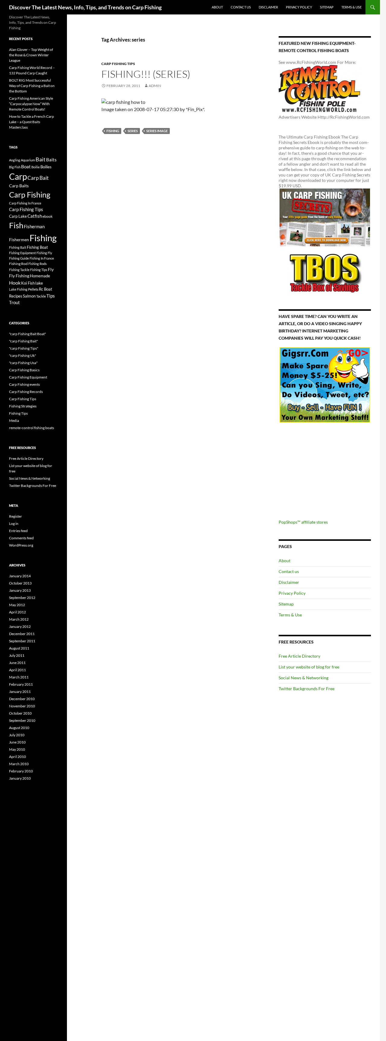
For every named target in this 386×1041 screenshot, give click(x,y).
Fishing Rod (18, 263)
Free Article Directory (299, 656)
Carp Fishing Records (26, 391)
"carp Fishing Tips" (23, 348)
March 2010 (19, 764)
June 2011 (17, 662)
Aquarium (28, 160)
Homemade (40, 275)
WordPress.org (21, 545)
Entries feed (18, 530)
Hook (15, 282)
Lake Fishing (18, 289)
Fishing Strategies (22, 406)
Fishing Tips (38, 270)
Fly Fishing (19, 275)
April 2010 (17, 756)
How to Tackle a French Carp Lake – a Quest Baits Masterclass (31, 121)
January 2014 (20, 576)
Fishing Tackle (19, 270)
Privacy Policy (299, 7)
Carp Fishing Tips (118, 63)
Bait (41, 159)
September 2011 (22, 641)
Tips (50, 295)
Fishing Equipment (22, 253)
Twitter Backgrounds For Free (306, 688)
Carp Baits (19, 185)
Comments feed (21, 538)
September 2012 (22, 597)
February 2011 (21, 684)
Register (15, 516)
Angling (14, 160)
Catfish (34, 216)
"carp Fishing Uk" (22, 355)
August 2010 (19, 727)
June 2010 (17, 742)
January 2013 (20, 590)
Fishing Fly (44, 253)
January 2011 (20, 691)
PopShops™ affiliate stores (303, 522)
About (217, 7)
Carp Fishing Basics (24, 370)
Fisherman (34, 226)
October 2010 (20, 713)
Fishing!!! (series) (145, 74)
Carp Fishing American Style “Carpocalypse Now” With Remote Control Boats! (31, 103)
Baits (51, 159)
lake (39, 282)
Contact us (241, 7)
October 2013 (20, 583)
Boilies (46, 167)
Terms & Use (351, 7)
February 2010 (21, 771)
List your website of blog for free (309, 666)
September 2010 (22, 720)
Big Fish (15, 167)
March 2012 (19, 619)
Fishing (112, 131)
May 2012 (17, 605)
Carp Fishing (29, 194)
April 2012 (17, 612)
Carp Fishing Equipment (28, 377)
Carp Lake (18, 216)
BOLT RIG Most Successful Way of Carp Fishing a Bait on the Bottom (32, 85)
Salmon (29, 296)
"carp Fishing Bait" (23, 341)
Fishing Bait (17, 247)
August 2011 (19, 648)
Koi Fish (28, 283)
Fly (51, 269)
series (133, 131)
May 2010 (17, 749)
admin (155, 85)
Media (14, 420)
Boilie (35, 167)
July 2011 (16, 655)
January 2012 (20, 626)
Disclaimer (268, 7)
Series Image (157, 131)
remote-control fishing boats (31, 427)
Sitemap (327, 7)
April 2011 (17, 670)
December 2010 (22, 699)
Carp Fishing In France (25, 203)
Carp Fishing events (24, 384)
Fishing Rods (37, 264)
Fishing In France (42, 258)
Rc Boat (45, 289)
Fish (16, 225)
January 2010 (20, 778)
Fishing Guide (19, 258)
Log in (13, 523)
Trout (14, 302)
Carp (18, 176)
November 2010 (22, 706)
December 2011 (22, 633)
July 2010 (16, 735)
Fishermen (19, 239)
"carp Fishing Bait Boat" (27, 334)
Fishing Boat (37, 247)
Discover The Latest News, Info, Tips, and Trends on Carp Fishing (85, 7)
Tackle (41, 296)
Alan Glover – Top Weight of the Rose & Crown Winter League (31, 55)
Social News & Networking (303, 677)
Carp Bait (38, 178)
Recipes (15, 296)
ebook (47, 216)
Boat (26, 166)
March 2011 (19, 677)
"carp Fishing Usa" (23, 362)
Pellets (33, 289)
